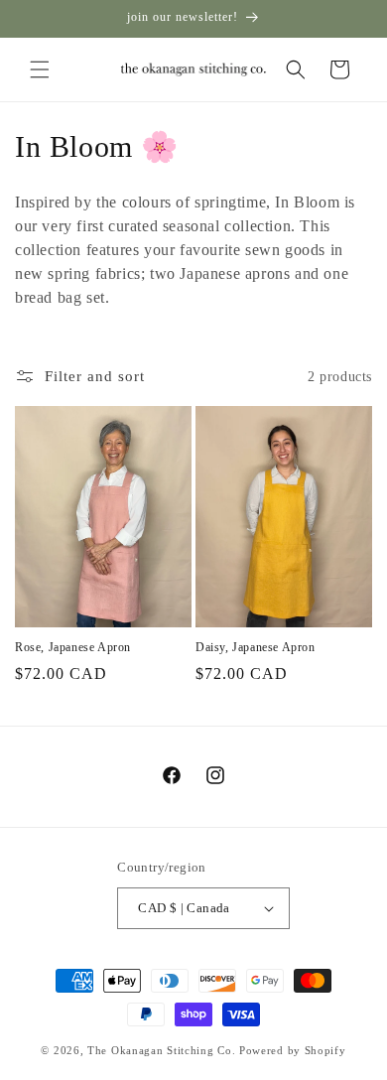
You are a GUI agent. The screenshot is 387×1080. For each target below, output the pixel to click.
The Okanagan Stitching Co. (161, 1050)
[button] (40, 69)
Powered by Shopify (292, 1050)
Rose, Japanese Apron (73, 647)
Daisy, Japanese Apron (255, 647)
